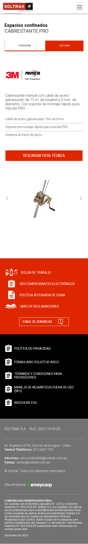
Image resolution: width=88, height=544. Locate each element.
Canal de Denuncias (37, 321)
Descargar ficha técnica (44, 155)
